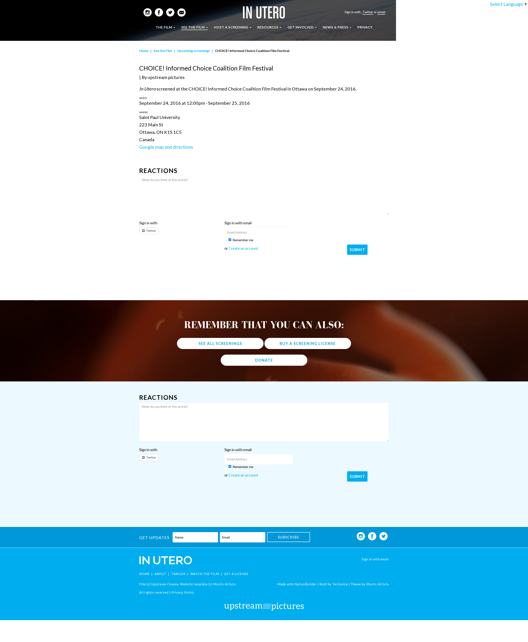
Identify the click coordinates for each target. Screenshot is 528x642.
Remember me (243, 240)
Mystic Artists (377, 584)
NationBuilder (306, 584)
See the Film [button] (193, 27)
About (160, 574)
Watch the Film (204, 574)
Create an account (243, 248)
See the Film (163, 51)
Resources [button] (268, 27)
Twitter (367, 12)
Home (143, 51)
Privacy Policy (182, 592)
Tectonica (340, 584)
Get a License (236, 574)
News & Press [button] (336, 27)
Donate (264, 360)
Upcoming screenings (193, 51)
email (381, 12)
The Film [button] (164, 27)
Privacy (364, 27)
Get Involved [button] (301, 27)
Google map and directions (166, 147)
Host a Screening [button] (231, 27)
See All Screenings (220, 343)
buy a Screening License (308, 343)
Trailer (178, 574)
